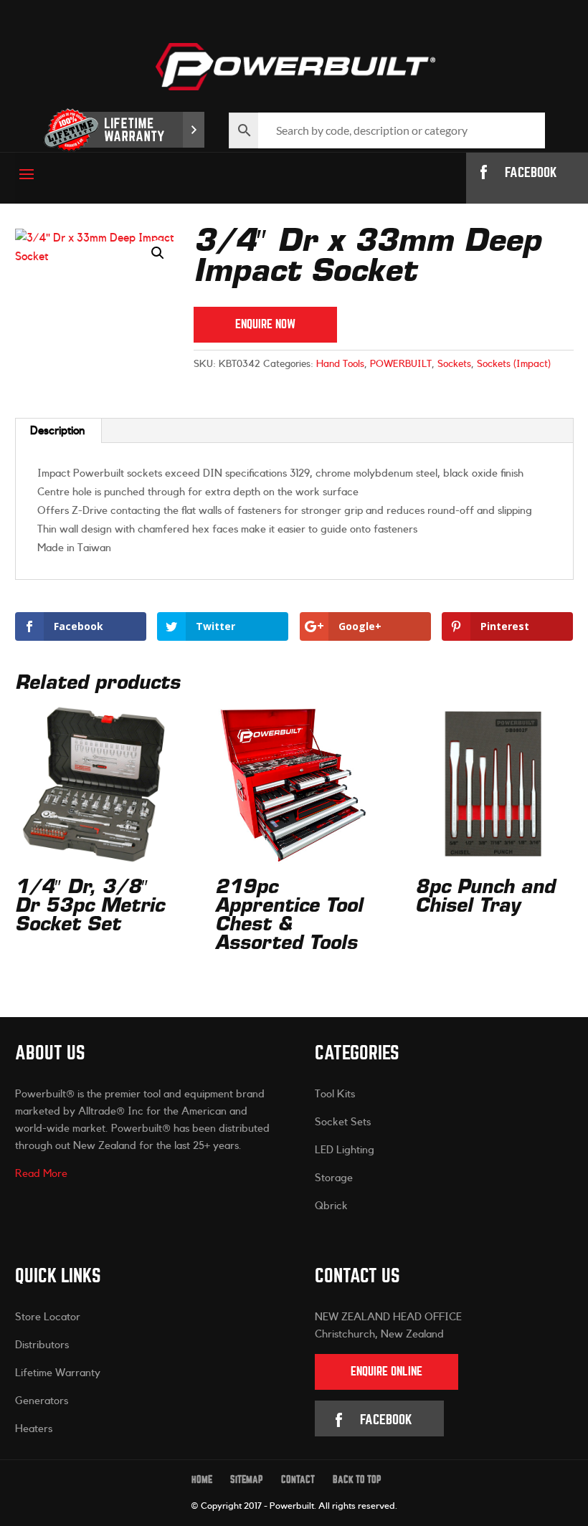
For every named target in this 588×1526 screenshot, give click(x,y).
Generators (41, 1401)
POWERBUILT (401, 364)
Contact (298, 1479)
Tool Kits (335, 1094)
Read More (41, 1173)
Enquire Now (265, 324)
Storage (334, 1178)
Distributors (42, 1345)
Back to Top (357, 1479)
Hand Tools (340, 364)
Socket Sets (343, 1122)
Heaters (33, 1429)
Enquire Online (386, 1371)
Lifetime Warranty (57, 1373)
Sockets (454, 364)
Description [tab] (57, 431)
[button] (158, 253)
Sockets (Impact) (514, 364)
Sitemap (246, 1479)
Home (201, 1479)
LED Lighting (344, 1150)
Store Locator (47, 1317)
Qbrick (331, 1206)
